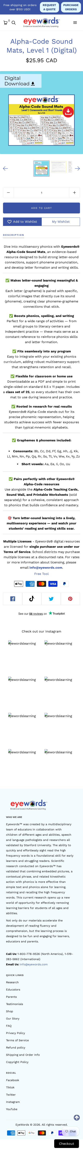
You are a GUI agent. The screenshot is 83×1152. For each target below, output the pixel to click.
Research (12, 982)
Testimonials (14, 1004)
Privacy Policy (15, 1033)
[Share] (12, 599)
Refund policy (15, 1047)
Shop (9, 1011)
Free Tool (41, 574)
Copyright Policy (17, 1062)
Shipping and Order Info (23, 1054)
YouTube (11, 1109)
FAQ (8, 1025)
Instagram (13, 1101)
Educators (13, 989)
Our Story (12, 1018)
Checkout (66, 1144)
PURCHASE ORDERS (71, 7)
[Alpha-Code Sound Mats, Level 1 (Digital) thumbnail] (41, 168)
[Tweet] (51, 599)
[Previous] (5, 168)
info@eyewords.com (34, 964)
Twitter (11, 1094)
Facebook (12, 1080)
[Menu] (75, 23)
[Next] (77, 168)
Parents (11, 996)
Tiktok (10, 1087)
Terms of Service (17, 1040)
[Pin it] (70, 599)
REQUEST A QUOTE (49, 7)
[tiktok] (32, 599)
